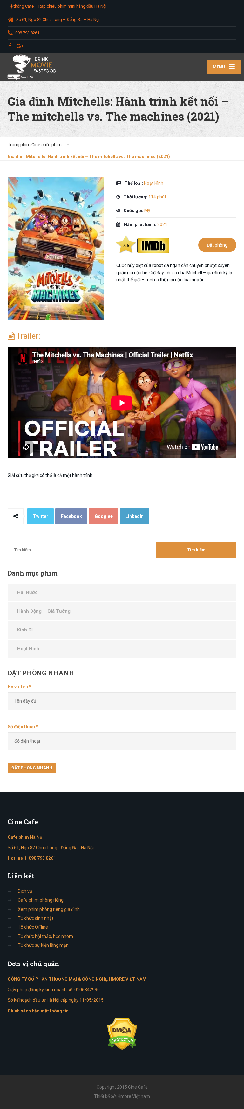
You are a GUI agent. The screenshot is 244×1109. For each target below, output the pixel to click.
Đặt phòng (217, 245)
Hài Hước (27, 592)
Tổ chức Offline (33, 927)
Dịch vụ (25, 891)
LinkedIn (134, 516)
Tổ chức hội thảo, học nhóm (45, 936)
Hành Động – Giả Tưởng (44, 611)
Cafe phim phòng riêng (41, 900)
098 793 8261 (42, 858)
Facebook (71, 516)
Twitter (40, 516)
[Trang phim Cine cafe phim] (33, 67)
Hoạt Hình (28, 648)
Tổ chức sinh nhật (35, 918)
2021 (162, 224)
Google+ (104, 516)
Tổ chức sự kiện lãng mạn (43, 945)
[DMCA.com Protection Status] (122, 1033)
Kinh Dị (25, 630)
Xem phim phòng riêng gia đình (49, 909)
